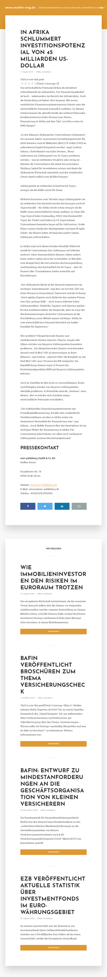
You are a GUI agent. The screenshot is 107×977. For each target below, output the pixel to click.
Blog (52, 7)
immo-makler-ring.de (20, 7)
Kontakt (62, 7)
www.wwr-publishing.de (43, 485)
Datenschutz (90, 7)
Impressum (75, 7)
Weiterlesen (53, 631)
